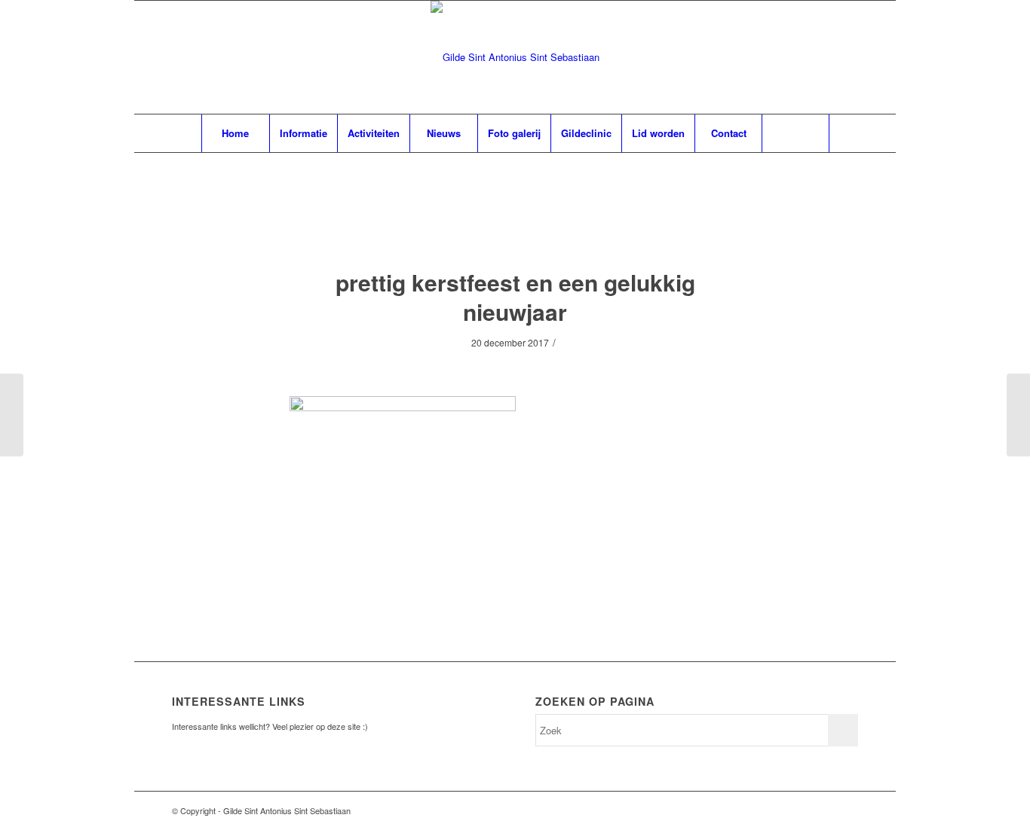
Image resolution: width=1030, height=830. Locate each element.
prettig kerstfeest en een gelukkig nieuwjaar (515, 297)
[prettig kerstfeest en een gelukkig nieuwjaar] (515, 225)
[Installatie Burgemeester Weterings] (11, 415)
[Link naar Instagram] (846, 810)
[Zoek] (795, 133)
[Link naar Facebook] (824, 810)
